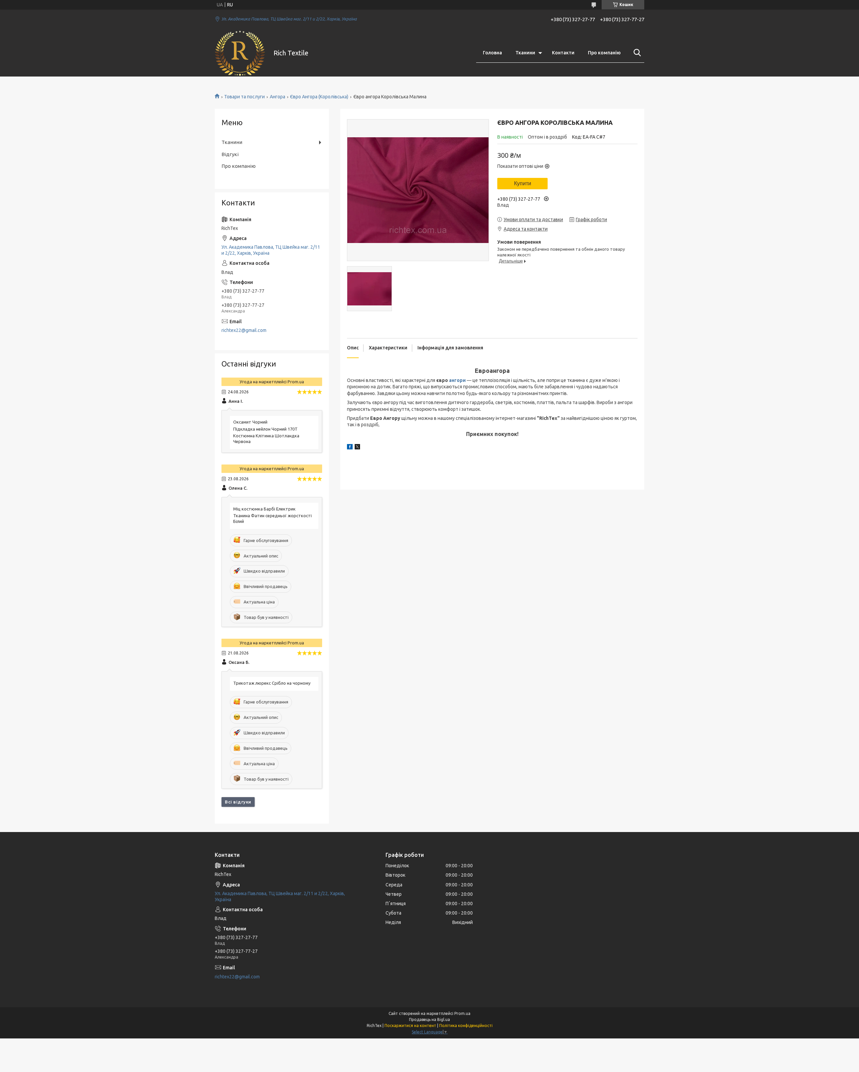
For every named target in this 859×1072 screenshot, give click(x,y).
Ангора (277, 96)
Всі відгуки (238, 801)
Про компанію (604, 52)
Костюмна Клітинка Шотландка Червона (266, 438)
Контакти (563, 52)
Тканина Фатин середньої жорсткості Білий (272, 518)
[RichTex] (240, 53)
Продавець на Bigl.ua (429, 1019)
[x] (357, 447)
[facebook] (350, 447)
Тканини (525, 52)
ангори (457, 380)
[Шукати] (635, 52)
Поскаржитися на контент (410, 1025)
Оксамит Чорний (250, 422)
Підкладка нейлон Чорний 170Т (265, 429)
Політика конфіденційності (466, 1025)
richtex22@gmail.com (243, 330)
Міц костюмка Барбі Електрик (264, 508)
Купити (522, 183)
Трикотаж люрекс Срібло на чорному (271, 683)
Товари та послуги (244, 96)
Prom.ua (462, 1013)
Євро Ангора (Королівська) (319, 96)
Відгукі (230, 154)
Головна (492, 52)
